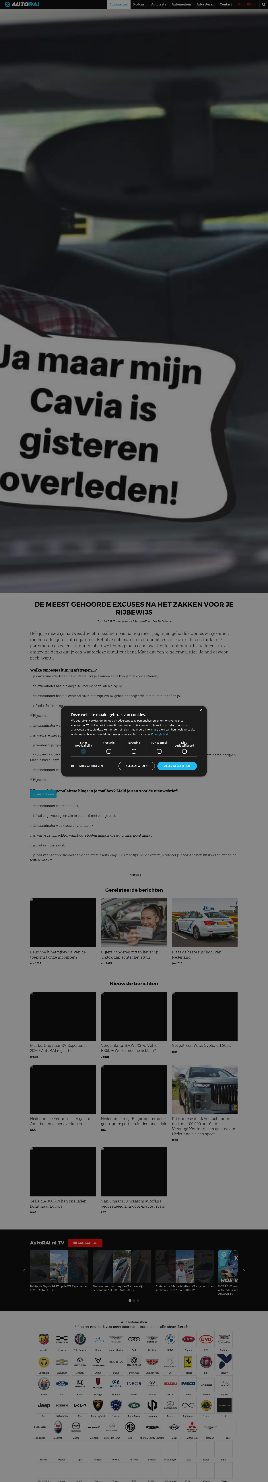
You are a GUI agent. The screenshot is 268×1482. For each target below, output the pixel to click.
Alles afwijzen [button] (137, 766)
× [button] (201, 709)
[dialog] (134, 740)
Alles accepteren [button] (177, 766)
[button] (87, 766)
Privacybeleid (159, 734)
